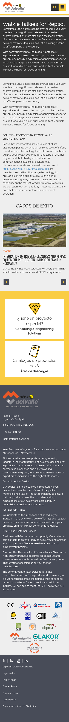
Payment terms (10, 693)
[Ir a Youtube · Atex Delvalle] (16, 661)
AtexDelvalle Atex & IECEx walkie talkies (26, 168)
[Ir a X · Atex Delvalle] (4, 661)
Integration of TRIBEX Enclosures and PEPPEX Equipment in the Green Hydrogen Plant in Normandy (34, 260)
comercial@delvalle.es (16, 438)
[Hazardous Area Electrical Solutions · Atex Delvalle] (14, 7)
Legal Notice (9, 673)
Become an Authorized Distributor (19, 706)
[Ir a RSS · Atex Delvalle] (9, 661)
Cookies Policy (10, 686)
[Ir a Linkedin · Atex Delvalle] (24, 661)
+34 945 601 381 (12, 431)
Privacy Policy (9, 680)
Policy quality (9, 699)
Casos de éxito (34, 206)
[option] (34, 243)
